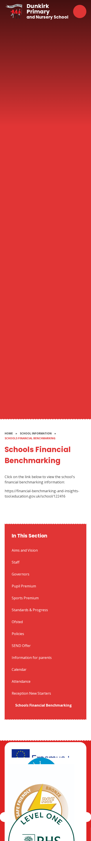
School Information (36, 433)
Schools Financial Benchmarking (30, 438)
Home (9, 433)
